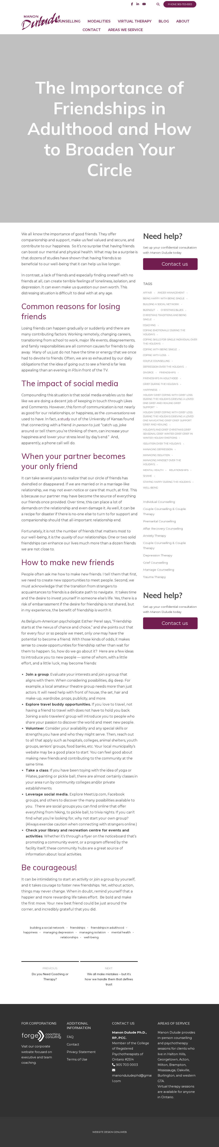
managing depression (58, 932)
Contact (92, 30)
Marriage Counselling (158, 569)
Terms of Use (77, 1059)
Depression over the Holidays (163, 366)
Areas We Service (125, 30)
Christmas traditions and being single (164, 317)
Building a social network (47, 927)
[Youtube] (144, 4)
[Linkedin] (138, 4)
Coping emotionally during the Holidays (164, 332)
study (65, 419)
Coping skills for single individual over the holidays (170, 341)
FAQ (70, 1037)
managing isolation (92, 932)
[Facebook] (132, 4)
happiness (30, 932)
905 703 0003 (127, 1065)
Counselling (67, 21)
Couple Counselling (156, 360)
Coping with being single (160, 349)
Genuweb (120, 1132)
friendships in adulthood (107, 927)
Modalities (99, 21)
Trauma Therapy (154, 577)
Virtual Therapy (134, 21)
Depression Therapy (157, 555)
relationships (69, 937)
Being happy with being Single (163, 298)
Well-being (91, 937)
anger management (171, 292)
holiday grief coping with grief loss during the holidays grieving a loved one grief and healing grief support (168, 401)
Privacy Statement (81, 1052)
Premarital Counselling (159, 521)
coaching (149, 325)
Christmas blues (172, 309)
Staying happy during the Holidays (167, 481)
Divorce (148, 372)
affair (147, 292)
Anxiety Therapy (154, 535)
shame (147, 475)
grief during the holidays (160, 384)
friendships (77, 927)
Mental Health (121, 932)
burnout (149, 309)
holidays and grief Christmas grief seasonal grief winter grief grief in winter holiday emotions (168, 433)
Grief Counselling (155, 562)
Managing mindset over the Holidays (162, 462)
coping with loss (154, 355)
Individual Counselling (159, 501)
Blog (164, 21)
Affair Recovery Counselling (163, 528)
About (182, 21)
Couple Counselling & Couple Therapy (164, 511)
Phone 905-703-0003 (180, 4)
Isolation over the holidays (162, 443)
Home (41, 21)
